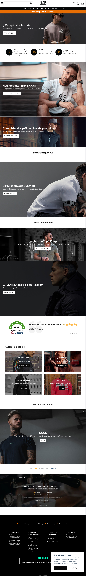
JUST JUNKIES (62, 365)
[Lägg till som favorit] (74, 3)
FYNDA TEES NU (9, 33)
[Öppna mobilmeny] (2, 3)
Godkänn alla (60, 568)
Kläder (30, 8)
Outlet (63, 8)
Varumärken (40, 8)
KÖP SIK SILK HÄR (9, 193)
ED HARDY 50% (24, 365)
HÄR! (75, 537)
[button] (31, 3)
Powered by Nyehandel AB (43, 575)
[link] (43, 328)
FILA (62, 388)
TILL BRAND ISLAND (10, 136)
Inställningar (74, 568)
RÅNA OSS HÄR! (9, 292)
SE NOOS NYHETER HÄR (11, 93)
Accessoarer (52, 8)
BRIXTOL (24, 388)
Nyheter (23, 8)
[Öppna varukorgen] (82, 3)
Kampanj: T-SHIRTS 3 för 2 (43, 12)
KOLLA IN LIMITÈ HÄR (43, 249)
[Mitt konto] (78, 3)
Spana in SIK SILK (43, 440)
